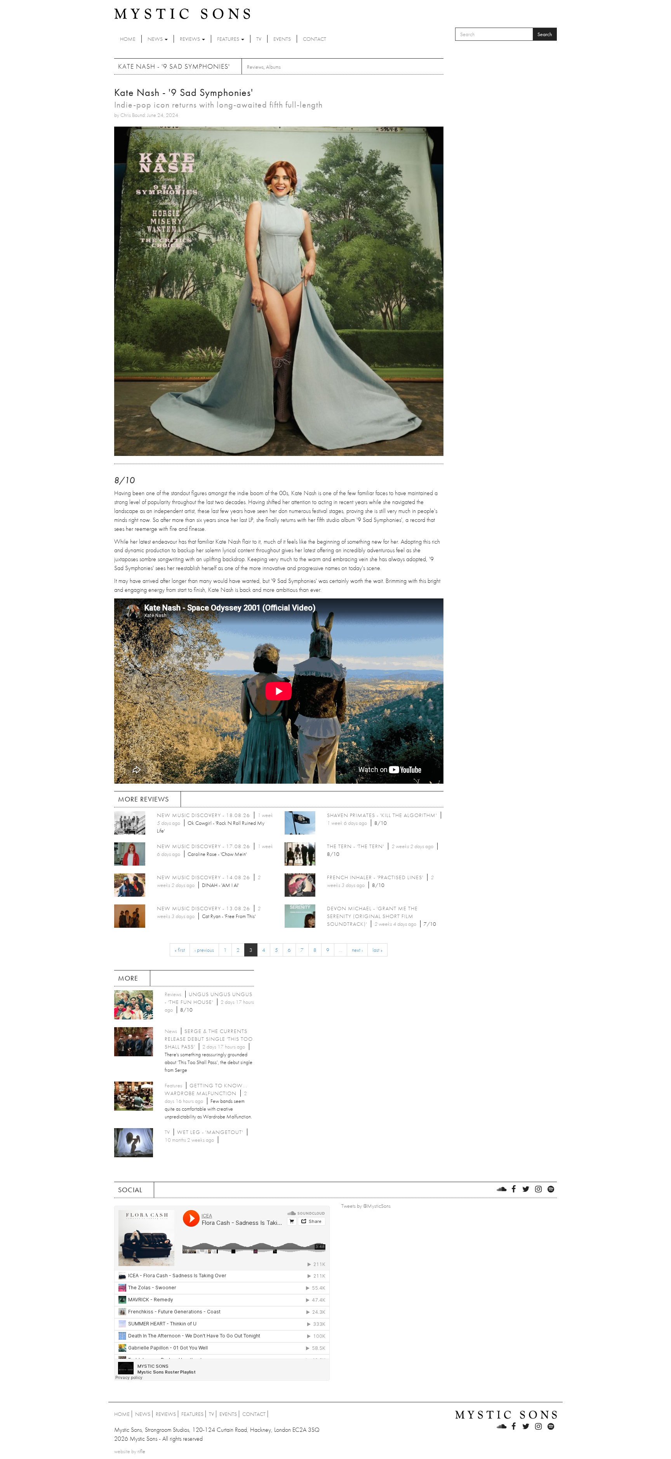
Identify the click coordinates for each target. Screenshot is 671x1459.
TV (258, 38)
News (156, 38)
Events (282, 38)
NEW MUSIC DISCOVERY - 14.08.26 (203, 877)
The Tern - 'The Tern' (355, 846)
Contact (314, 38)
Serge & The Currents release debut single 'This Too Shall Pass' (209, 1039)
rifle (141, 1451)
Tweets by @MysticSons (366, 1205)
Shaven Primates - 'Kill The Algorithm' (382, 815)
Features (228, 38)
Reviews (190, 38)
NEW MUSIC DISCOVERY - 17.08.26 (203, 846)
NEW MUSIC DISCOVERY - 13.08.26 (203, 908)
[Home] (182, 13)
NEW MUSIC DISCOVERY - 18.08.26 (203, 815)
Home (128, 38)
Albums (273, 66)
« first (180, 949)
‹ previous (204, 949)
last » (377, 949)
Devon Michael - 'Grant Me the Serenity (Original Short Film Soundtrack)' (372, 916)
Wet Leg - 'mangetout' (210, 1132)
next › (357, 949)
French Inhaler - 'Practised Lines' (375, 877)
